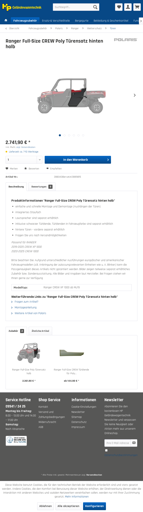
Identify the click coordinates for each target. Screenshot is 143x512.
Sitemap (77, 417)
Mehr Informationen (77, 497)
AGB (41, 427)
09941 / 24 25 (16, 406)
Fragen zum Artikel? (26, 302)
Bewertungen (41, 186)
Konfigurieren (94, 506)
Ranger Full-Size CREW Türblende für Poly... (71, 371)
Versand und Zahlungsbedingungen (52, 414)
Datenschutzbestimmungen (121, 455)
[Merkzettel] (119, 7)
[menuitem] (76, 7)
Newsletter (78, 412)
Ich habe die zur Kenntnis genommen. (121, 455)
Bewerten (34, 168)
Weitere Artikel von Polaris (30, 313)
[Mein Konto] (128, 7)
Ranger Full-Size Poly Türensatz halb (29, 371)
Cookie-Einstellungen (84, 407)
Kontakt (43, 407)
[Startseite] (6, 20)
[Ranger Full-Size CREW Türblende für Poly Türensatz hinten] (71, 353)
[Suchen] (95, 7)
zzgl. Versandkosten (25, 147)
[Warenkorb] (137, 7)
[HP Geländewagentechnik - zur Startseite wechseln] (21, 8)
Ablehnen (45, 506)
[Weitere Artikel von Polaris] (125, 44)
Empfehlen (56, 168)
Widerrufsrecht (47, 422)
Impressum (78, 427)
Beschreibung (16, 186)
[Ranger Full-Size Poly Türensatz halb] (28, 353)
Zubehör (16, 331)
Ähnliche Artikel (40, 331)
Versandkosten (94, 475)
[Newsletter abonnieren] (134, 443)
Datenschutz (79, 422)
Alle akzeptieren (68, 506)
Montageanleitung (25, 307)
